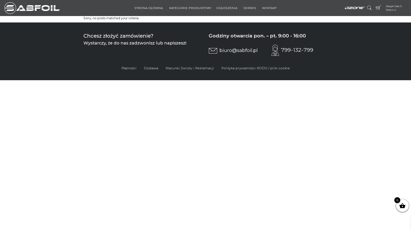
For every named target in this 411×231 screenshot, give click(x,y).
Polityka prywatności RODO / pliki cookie (255, 68)
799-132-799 (297, 50)
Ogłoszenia (226, 8)
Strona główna (148, 8)
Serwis (249, 8)
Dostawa (151, 68)
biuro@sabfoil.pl (238, 50)
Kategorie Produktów (189, 8)
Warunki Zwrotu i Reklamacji (189, 68)
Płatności (129, 68)
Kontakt (269, 8)
